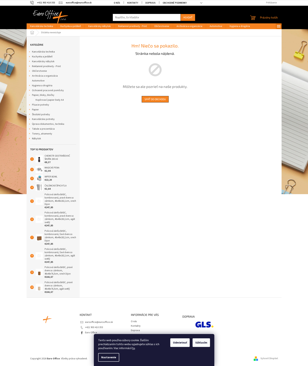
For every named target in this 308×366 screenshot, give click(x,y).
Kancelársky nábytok (43, 61)
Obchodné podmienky (175, 2)
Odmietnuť (180, 343)
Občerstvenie (39, 71)
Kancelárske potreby (43, 119)
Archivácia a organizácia (45, 76)
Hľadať (187, 17)
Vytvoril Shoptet (269, 358)
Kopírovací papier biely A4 (50, 100)
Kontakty (132, 2)
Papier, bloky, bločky (43, 95)
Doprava (150, 2)
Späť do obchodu (155, 99)
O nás (117, 2)
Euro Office (91, 332)
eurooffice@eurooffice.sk (99, 322)
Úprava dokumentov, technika (48, 124)
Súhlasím (201, 343)
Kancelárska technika (43, 52)
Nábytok (36, 138)
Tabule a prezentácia (43, 129)
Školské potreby (41, 114)
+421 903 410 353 (94, 327)
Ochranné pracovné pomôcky (48, 90)
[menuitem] (42, 26)
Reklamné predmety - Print (46, 66)
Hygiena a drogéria (42, 85)
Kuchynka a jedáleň (42, 56)
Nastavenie (108, 357)
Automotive (38, 81)
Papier (35, 109)
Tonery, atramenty (42, 134)
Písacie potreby (40, 105)
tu (133, 348)
